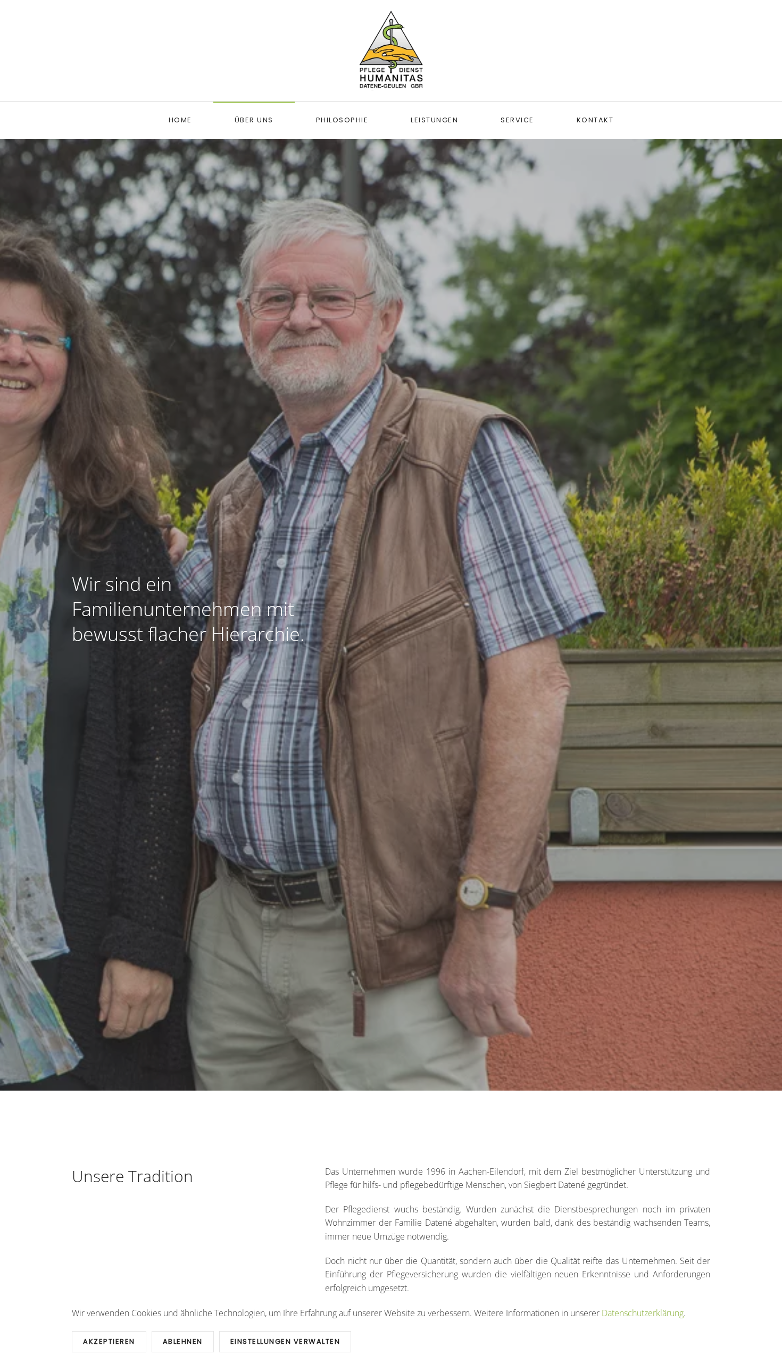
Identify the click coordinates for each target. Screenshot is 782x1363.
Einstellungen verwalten (285, 1341)
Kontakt (595, 120)
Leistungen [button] (434, 120)
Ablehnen (183, 1341)
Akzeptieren (109, 1341)
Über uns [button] (254, 120)
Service (517, 120)
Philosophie (342, 120)
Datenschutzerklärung (643, 1313)
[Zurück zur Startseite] (391, 50)
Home (180, 120)
